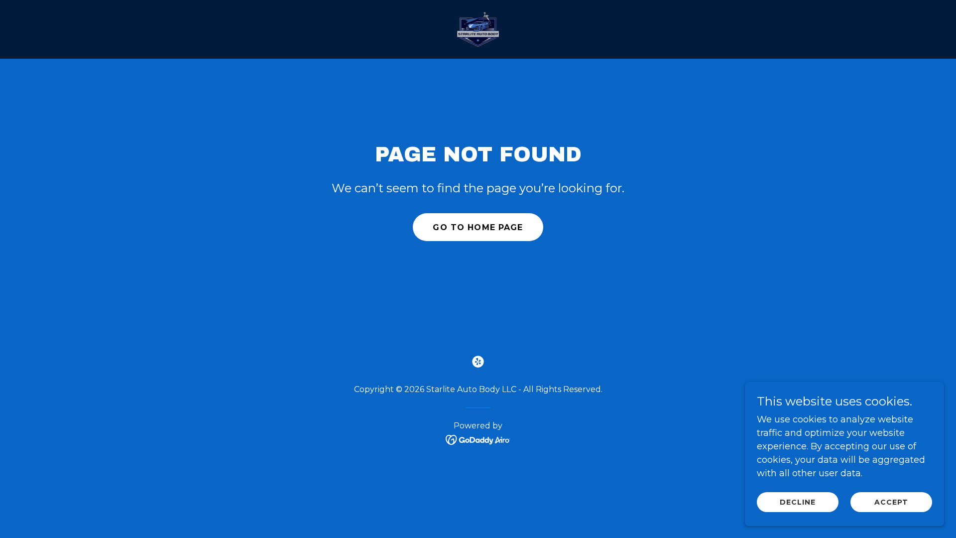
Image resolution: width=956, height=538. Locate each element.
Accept (891, 502)
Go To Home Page (478, 227)
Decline (798, 502)
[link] (478, 28)
